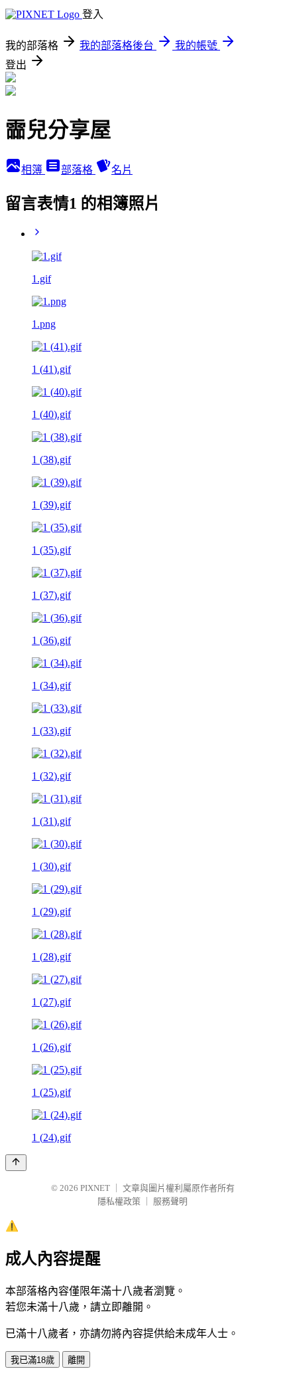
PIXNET (95, 1188)
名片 (122, 169)
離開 (76, 1360)
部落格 (78, 169)
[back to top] (16, 1162)
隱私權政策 (119, 1201)
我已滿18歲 (32, 1360)
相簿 (33, 169)
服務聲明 (170, 1201)
